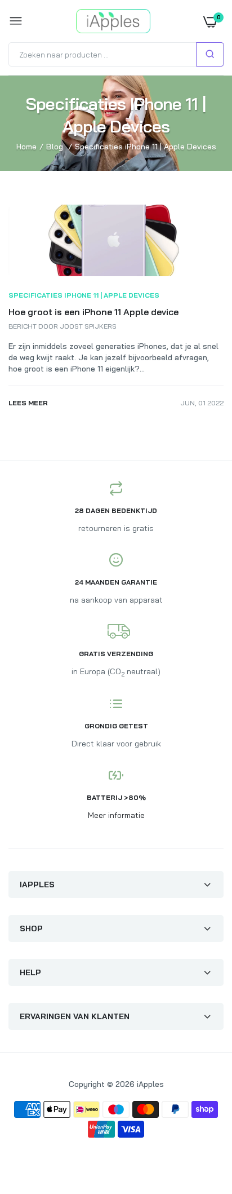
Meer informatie (116, 815)
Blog (54, 146)
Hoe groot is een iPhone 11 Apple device (93, 311)
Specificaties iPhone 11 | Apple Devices (83, 295)
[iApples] (113, 21)
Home (26, 146)
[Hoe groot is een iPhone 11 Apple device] (116, 273)
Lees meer (28, 403)
